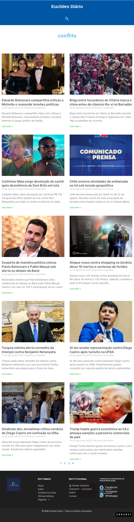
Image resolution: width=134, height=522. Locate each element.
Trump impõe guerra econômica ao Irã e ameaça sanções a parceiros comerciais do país (99, 433)
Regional (42, 499)
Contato (73, 496)
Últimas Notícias (46, 496)
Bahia (41, 489)
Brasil (41, 486)
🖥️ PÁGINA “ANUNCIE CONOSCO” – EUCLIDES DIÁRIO (80, 489)
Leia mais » (7, 126)
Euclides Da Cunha (47, 492)
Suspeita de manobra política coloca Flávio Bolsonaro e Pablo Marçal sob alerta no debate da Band (29, 267)
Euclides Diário (67, 6)
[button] (67, 19)
